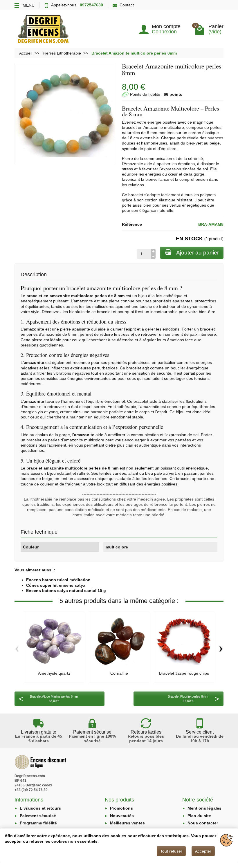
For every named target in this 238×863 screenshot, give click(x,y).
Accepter (203, 851)
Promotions (121, 808)
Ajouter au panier (197, 253)
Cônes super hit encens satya (55, 585)
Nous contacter (202, 823)
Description (34, 274)
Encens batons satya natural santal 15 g (66, 590)
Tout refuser (171, 851)
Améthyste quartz (54, 673)
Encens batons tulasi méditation (58, 579)
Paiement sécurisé (38, 815)
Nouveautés (122, 815)
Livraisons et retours (40, 808)
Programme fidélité (38, 823)
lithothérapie (124, 406)
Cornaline (119, 673)
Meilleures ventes (127, 823)
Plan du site (199, 815)
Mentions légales (204, 808)
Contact (127, 5)
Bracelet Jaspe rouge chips (184, 673)
